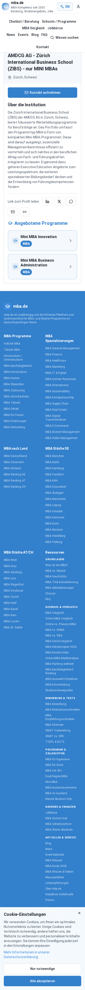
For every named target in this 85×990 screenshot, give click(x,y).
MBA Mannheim (55, 499)
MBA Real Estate (56, 409)
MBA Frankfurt (54, 474)
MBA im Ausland (56, 793)
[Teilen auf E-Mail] (13, 212)
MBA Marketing (55, 366)
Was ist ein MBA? (56, 565)
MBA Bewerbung (55, 704)
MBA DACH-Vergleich (58, 641)
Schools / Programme (59, 21)
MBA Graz (10, 566)
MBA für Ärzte (54, 765)
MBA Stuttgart (54, 493)
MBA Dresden (54, 511)
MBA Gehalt (11, 408)
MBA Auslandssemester (61, 787)
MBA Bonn (52, 523)
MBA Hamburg (54, 468)
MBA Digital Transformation (55, 417)
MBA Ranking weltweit (59, 664)
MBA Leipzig (53, 505)
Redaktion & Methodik (59, 894)
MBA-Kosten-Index (57, 652)
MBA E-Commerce (56, 425)
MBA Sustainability (57, 391)
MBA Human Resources (60, 379)
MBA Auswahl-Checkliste (61, 679)
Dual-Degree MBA (56, 776)
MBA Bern (10, 615)
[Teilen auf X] (59, 201)
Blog (34, 35)
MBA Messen (53, 860)
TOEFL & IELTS (54, 741)
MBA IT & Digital (55, 373)
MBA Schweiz (12, 468)
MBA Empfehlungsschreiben (60, 717)
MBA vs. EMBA (54, 630)
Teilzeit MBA (12, 349)
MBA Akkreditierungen (59, 587)
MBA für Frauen (14, 415)
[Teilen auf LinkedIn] (47, 201)
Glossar (50, 593)
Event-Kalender (54, 854)
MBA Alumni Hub (56, 818)
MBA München (54, 456)
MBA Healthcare (55, 360)
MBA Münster (54, 529)
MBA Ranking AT (15, 480)
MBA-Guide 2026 (56, 866)
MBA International (56, 385)
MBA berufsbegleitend (18, 365)
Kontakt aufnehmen (45, 92)
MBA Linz (10, 578)
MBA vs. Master (55, 570)
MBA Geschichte (55, 576)
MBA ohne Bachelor (16, 396)
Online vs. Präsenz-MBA (60, 624)
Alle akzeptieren (42, 981)
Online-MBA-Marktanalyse (62, 658)
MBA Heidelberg (55, 536)
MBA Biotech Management (62, 432)
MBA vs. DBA (53, 635)
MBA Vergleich (33, 28)
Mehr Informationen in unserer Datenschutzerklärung (27, 954)
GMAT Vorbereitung (57, 730)
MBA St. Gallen (13, 627)
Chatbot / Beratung (24, 21)
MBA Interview (54, 724)
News (11, 35)
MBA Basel (11, 609)
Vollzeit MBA (12, 343)
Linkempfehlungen (57, 883)
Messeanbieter (54, 877)
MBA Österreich (14, 462)
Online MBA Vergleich (59, 618)
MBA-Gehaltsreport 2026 (61, 647)
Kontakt (42, 47)
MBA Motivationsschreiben (62, 709)
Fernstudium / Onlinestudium (13, 357)
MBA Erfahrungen (15, 421)
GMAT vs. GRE (54, 736)
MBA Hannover (54, 517)
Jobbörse (55, 28)
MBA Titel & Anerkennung (61, 582)
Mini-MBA (51, 782)
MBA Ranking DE (15, 474)
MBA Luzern (11, 621)
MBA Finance (53, 354)
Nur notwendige (42, 969)
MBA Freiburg (53, 542)
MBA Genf (10, 603)
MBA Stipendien (14, 384)
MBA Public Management (61, 438)
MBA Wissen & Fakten (59, 871)
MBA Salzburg (13, 572)
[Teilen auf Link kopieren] (25, 212)
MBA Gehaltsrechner (58, 824)
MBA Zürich (11, 596)
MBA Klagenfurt (14, 584)
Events (23, 35)
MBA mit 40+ (53, 770)
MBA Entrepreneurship (59, 397)
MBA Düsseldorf (55, 486)
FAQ (44, 35)
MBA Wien (10, 560)
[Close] (79, 913)
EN (67, 7)
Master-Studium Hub (58, 799)
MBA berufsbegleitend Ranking (59, 671)
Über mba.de (53, 888)
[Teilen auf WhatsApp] (71, 201)
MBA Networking (14, 427)
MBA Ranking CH (15, 486)
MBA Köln (51, 480)
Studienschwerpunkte (59, 690)
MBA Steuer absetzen (59, 829)
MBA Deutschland (15, 456)
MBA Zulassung (14, 390)
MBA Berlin (52, 462)
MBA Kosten (12, 378)
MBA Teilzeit (12, 402)
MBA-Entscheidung (57, 684)
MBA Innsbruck (13, 590)
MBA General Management (62, 348)
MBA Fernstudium (15, 372)
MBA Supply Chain (57, 403)
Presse (49, 900)
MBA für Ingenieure (57, 759)
